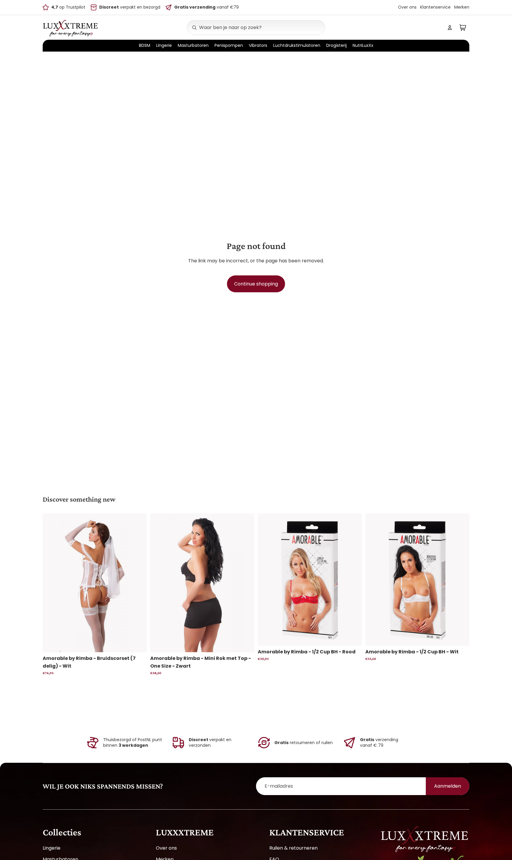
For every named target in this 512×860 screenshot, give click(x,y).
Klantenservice (435, 7)
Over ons (407, 7)
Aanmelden (447, 786)
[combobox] (249, 27)
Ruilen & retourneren (293, 848)
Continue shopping (256, 283)
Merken (461, 7)
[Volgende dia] (138, 582)
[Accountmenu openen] (449, 27)
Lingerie (51, 848)
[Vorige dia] (51, 582)
